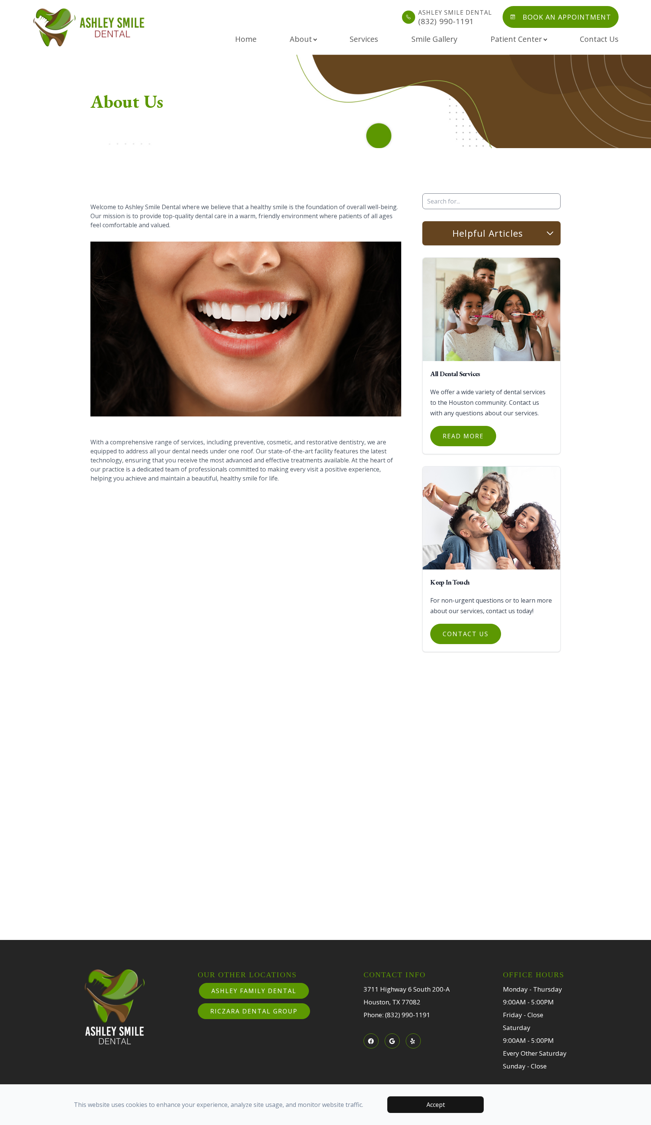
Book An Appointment (567, 17)
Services (364, 39)
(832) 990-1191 (455, 17)
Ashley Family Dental (253, 991)
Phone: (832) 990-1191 (397, 1014)
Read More (463, 436)
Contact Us (599, 39)
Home (246, 39)
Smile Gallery (434, 39)
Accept (435, 1105)
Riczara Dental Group (254, 1011)
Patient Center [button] (516, 39)
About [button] (301, 39)
